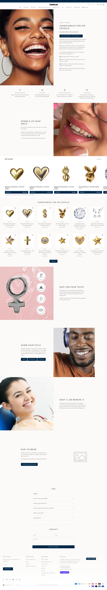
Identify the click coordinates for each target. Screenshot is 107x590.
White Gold (32, 359)
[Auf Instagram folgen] (6, 579)
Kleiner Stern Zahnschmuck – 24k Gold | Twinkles (62, 251)
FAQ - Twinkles (44, 559)
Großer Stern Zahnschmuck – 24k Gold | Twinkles (97, 251)
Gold (20, 7)
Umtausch (43, 566)
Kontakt (43, 568)
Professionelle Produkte (44, 7)
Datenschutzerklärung (31, 566)
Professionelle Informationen (48, 573)
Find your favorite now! (29, 464)
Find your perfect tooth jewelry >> (71, 36)
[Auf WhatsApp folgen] (19, 579)
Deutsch (92, 4)
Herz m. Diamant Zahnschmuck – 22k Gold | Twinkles (80, 252)
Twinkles (10, 221)
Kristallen (33, 7)
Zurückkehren (44, 564)
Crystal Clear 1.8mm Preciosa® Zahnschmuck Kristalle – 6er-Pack (80, 225)
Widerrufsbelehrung (30, 559)
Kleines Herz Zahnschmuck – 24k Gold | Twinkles (10, 224)
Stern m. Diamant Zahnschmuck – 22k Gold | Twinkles (10, 252)
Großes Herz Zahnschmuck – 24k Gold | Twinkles (27, 224)
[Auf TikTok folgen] (16, 579)
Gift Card (43, 575)
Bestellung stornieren (46, 561)
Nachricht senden (53, 546)
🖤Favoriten (85, 7)
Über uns (43, 570)
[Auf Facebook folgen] (3, 579)
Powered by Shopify (54, 585)
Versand (28, 564)
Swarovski (97, 221)
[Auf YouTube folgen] (13, 579)
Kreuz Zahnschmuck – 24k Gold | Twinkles (27, 251)
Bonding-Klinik (56, 7)
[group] (16, 178)
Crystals (41, 359)
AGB (27, 561)
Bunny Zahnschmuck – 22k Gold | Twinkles (62, 224)
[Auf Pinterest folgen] (10, 579)
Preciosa (80, 221)
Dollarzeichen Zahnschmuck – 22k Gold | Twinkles (45, 224)
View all (53, 261)
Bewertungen (77, 7)
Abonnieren (8, 568)
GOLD (24, 359)
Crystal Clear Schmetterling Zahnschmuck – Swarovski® (97, 224)
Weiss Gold (26, 7)
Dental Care (68, 7)
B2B (62, 7)
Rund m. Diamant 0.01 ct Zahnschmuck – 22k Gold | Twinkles (45, 252)
